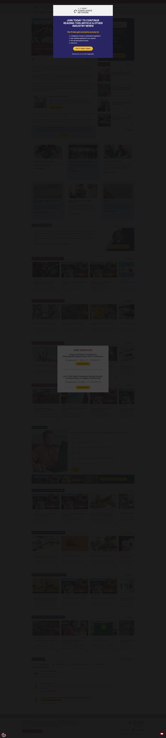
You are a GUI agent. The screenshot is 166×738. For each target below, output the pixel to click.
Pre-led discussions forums (79, 40)
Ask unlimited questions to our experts (83, 38)
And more (74, 43)
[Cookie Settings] (4, 735)
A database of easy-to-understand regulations (86, 36)
